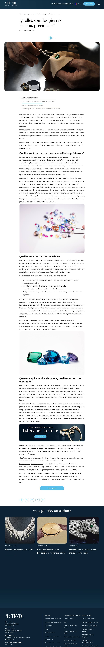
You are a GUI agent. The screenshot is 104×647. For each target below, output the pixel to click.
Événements (48, 626)
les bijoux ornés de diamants (39, 114)
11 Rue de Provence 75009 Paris (13, 630)
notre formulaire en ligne (36, 467)
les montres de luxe (57, 114)
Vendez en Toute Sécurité (52, 643)
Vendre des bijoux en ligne (89, 626)
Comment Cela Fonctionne (62, 4)
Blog (20, 14)
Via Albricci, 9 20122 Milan (12, 624)
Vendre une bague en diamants (88, 630)
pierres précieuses (75, 114)
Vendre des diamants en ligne (90, 622)
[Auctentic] (14, 616)
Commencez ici (89, 4)
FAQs (65, 622)
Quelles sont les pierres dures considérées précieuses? (38, 101)
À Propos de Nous (69, 619)
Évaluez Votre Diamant (88, 619)
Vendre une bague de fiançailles (88, 636)
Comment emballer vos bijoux (70, 632)
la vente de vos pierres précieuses (31, 464)
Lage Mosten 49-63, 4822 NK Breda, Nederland (17, 637)
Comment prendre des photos (70, 627)
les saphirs (61, 157)
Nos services (49, 639)
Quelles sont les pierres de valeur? (32, 105)
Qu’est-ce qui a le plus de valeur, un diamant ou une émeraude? (41, 109)
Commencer (52, 488)
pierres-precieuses (29, 14)
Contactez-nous (50, 632)
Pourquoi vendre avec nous (53, 622)
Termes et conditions (70, 640)
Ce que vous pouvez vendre (53, 636)
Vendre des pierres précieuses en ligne (87, 641)
